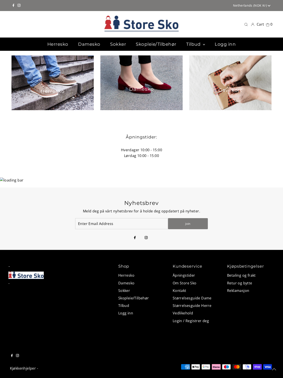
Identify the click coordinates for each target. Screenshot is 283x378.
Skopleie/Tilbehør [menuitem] (156, 44)
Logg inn (125, 313)
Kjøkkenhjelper (23, 368)
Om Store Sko (185, 283)
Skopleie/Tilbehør (133, 298)
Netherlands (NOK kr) (250, 5)
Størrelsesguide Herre (192, 305)
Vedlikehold (183, 313)
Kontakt (179, 290)
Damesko (126, 283)
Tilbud (123, 305)
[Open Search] (246, 24)
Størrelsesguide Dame (192, 298)
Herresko (126, 275)
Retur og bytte (239, 283)
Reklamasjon (238, 290)
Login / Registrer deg (191, 320)
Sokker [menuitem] (118, 44)
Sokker (124, 290)
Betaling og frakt (241, 275)
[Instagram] (19, 5)
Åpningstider (184, 275)
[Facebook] (13, 5)
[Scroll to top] (274, 369)
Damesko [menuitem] (89, 44)
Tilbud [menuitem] (194, 44)
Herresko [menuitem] (57, 44)
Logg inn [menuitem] (225, 44)
